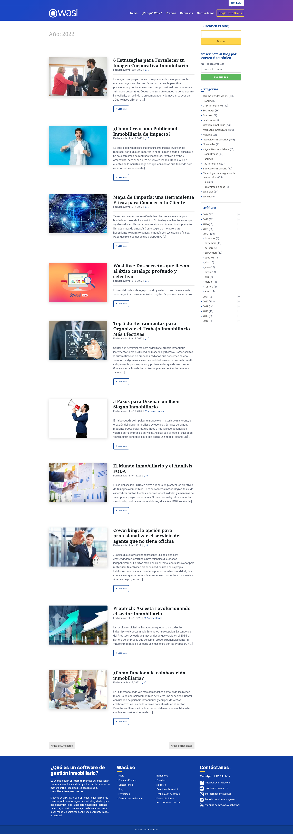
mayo (208, 272)
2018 (205, 311)
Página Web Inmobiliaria (216, 149)
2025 (205, 219)
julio (207, 262)
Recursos (186, 13)
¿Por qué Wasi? (151, 13)
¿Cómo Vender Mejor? (215, 96)
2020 (205, 301)
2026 (205, 214)
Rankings (208, 158)
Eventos (207, 115)
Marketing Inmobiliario (215, 129)
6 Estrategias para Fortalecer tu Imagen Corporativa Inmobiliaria (150, 63)
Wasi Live (208, 191)
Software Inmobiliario (215, 168)
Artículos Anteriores (62, 745)
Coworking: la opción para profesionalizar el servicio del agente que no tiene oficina (147, 535)
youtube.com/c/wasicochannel (222, 805)
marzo (208, 281)
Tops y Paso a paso (214, 186)
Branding (208, 100)
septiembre (211, 252)
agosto (209, 257)
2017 (205, 316)
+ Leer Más (121, 109)
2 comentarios (155, 411)
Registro (161, 784)
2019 (205, 306)
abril (207, 277)
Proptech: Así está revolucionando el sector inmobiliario (152, 611)
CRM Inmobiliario (212, 105)
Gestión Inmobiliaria (214, 125)
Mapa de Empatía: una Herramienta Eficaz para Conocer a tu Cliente (153, 200)
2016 (205, 320)
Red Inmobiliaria (212, 163)
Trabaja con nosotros (168, 794)
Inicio (134, 13)
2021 (205, 296)
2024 (205, 224)
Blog (121, 789)
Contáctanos (205, 13)
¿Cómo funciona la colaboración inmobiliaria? (149, 675)
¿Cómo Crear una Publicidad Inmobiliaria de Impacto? (145, 131)
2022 (205, 233)
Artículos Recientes (181, 745)
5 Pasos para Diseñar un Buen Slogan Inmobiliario (146, 404)
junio (207, 267)
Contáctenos (126, 784)
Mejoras (207, 134)
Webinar (207, 196)
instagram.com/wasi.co (218, 793)
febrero (209, 286)
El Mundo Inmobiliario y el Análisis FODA (152, 468)
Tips (205, 182)
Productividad (210, 154)
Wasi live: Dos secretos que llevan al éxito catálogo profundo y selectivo (151, 271)
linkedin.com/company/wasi (220, 799)
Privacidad (124, 794)
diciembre (210, 238)
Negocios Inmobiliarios (216, 139)
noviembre (210, 243)
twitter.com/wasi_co (216, 788)
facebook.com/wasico (217, 782)
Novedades (209, 144)
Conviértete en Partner (131, 798)
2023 (205, 229)
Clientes (161, 780)
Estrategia (208, 110)
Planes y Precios (127, 780)
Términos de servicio (168, 789)
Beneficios (162, 775)
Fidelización (209, 120)
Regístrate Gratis (230, 13)
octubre (209, 248)
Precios (171, 13)
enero (208, 291)
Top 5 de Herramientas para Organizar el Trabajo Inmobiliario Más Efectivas (151, 328)
